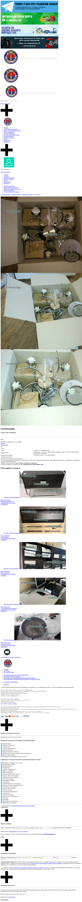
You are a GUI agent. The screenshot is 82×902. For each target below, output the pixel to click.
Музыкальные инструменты (10, 801)
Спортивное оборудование (10, 791)
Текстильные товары (8, 794)
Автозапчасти (6, 793)
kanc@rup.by (27, 691)
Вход (9, 103)
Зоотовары (5, 798)
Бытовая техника (7, 766)
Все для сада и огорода (9, 788)
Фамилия (35, 857)
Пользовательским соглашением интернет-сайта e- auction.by (27, 867)
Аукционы (7, 671)
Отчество (73, 857)
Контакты (6, 142)
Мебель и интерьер (8, 771)
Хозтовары (5, 799)
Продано (3, 443)
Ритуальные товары (8, 779)
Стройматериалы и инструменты (12, 783)
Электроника (6, 767)
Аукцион (6, 176)
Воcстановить (4, 899)
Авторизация (11, 897)
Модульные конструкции (9, 802)
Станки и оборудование (9, 748)
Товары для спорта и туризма (11, 777)
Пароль (33, 827)
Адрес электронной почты (8, 827)
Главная (6, 127)
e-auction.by (16, 698)
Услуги (6, 139)
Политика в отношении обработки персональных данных (19, 678)
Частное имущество (9, 133)
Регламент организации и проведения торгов (16, 675)
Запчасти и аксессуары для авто (11, 774)
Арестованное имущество (11, 129)
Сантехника (6, 782)
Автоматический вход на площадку (61, 827)
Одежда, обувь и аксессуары (10, 775)
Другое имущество (8, 750)
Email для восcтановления (8, 894)
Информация (7, 140)
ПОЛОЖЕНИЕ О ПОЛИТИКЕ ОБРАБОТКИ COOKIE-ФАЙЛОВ (22, 679)
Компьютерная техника (9, 764)
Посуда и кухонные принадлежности (13, 785)
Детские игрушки (7, 790)
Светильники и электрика (10, 786)
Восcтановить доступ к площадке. (19, 831)
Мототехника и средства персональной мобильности (17, 753)
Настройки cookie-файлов (11, 682)
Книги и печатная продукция (11, 796)
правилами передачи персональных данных (23, 805)
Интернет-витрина (9, 137)
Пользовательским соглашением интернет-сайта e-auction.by (45, 863)
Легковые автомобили (9, 745)
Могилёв (15, 703)
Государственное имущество (11, 135)
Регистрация (4, 103)
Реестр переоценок (9, 132)
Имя (54, 857)
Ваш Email (3, 737)
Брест (2, 703)
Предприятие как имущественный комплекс (15, 756)
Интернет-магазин (9, 136)
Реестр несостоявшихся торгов (12, 130)
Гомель (8, 703)
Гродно (11, 703)
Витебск (4, 703)
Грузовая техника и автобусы (10, 751)
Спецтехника (6, 747)
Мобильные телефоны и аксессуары (12, 763)
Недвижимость (7, 743)
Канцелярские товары (9, 780)
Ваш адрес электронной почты (9, 857)
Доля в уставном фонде (9, 755)
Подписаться (4, 807)
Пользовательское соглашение (12, 676)
